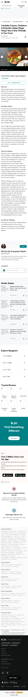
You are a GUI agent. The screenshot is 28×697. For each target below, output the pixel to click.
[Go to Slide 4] (9, 72)
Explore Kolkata (5, 598)
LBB (2, 630)
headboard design (11, 624)
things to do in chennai (7, 571)
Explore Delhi (4, 605)
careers (3, 650)
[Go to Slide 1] (6, 72)
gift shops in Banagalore (12, 534)
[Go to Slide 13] (19, 72)
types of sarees (14, 618)
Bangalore (7, 630)
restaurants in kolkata (13, 602)
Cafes (23, 630)
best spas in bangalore (16, 557)
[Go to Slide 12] (18, 72)
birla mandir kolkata (6, 600)
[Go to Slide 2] (7, 72)
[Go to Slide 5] (10, 72)
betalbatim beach (10, 580)
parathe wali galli (5, 607)
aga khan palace (5, 586)
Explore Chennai (5, 569)
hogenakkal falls (12, 539)
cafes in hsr (16, 536)
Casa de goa (6, 631)
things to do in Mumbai (7, 564)
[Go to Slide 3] (8, 72)
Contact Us (4, 653)
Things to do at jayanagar (13, 547)
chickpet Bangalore (13, 544)
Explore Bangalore (6, 529)
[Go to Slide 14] (20, 72)
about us (3, 648)
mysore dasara (14, 532)
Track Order (4, 661)
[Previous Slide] (2, 57)
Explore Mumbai (5, 562)
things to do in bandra (12, 566)
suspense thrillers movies (8, 615)
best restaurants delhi (11, 609)
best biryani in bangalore (14, 554)
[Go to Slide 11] (17, 72)
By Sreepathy (4, 36)
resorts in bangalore (13, 541)
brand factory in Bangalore (15, 551)
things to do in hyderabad (8, 593)
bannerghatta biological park (9, 531)
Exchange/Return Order (7, 659)
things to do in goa (6, 579)
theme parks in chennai (15, 573)
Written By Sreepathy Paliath (13, 251)
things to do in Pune (10, 587)
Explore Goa (4, 577)
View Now (14, 438)
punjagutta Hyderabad (17, 595)
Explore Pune (4, 584)
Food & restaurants (15, 630)
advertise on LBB (5, 655)
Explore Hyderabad (6, 591)
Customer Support (6, 663)
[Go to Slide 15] (21, 72)
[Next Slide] (26, 57)
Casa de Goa (11, 69)
